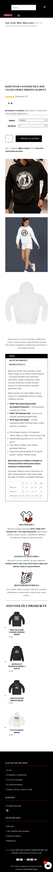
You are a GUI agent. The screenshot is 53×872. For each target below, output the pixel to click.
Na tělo (13, 23)
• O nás (8, 770)
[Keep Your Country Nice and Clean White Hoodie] (26, 271)
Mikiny (19, 23)
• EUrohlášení (14, 785)
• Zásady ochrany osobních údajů (18, 789)
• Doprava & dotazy (13, 836)
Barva (12, 121)
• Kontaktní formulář (13, 806)
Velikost (12, 126)
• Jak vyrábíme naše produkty (17, 831)
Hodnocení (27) (17, 365)
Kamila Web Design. (31, 869)
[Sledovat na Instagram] (7, 811)
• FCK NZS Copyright (13, 780)
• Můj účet (9, 826)
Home (7, 23)
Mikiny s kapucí (28, 23)
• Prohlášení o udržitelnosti (15, 775)
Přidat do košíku (30, 138)
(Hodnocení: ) (21, 96)
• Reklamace (10, 841)
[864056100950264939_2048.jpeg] (26, 330)
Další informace (18, 360)
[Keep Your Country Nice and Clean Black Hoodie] (26, 213)
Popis (12, 356)
